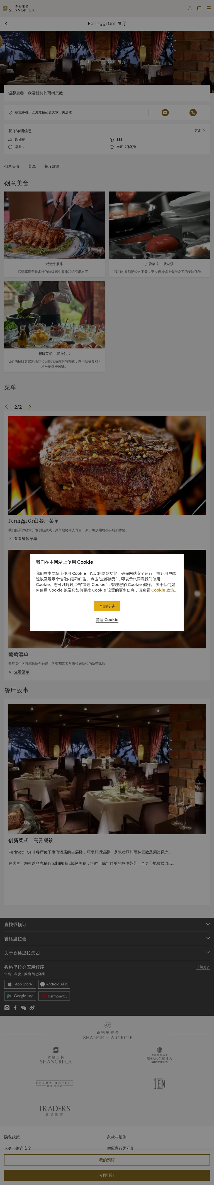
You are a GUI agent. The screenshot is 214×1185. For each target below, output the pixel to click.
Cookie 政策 (162, 590)
